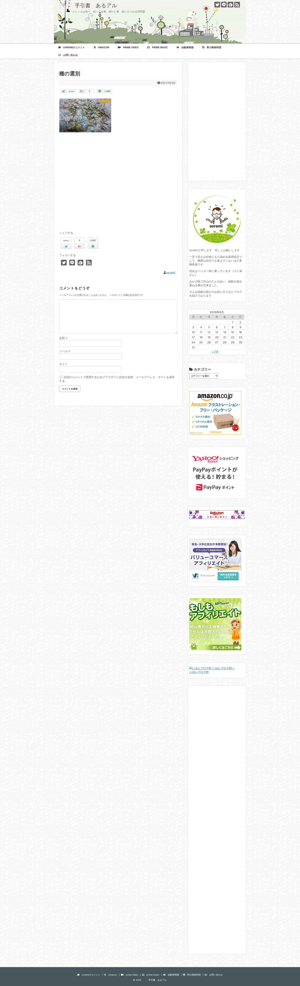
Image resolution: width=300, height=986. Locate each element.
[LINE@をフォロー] (224, 4)
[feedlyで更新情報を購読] (230, 4)
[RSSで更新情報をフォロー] (237, 4)
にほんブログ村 (199, 672)
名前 (63, 338)
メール (64, 351)
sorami (170, 272)
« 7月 (215, 351)
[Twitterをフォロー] (217, 4)
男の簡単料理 (212, 47)
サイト (63, 364)
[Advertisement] (118, 185)
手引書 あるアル (88, 5)
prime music (159, 47)
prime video (130, 47)
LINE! (108, 91)
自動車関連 (186, 47)
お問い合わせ (69, 55)
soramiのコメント (73, 47)
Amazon (102, 47)
